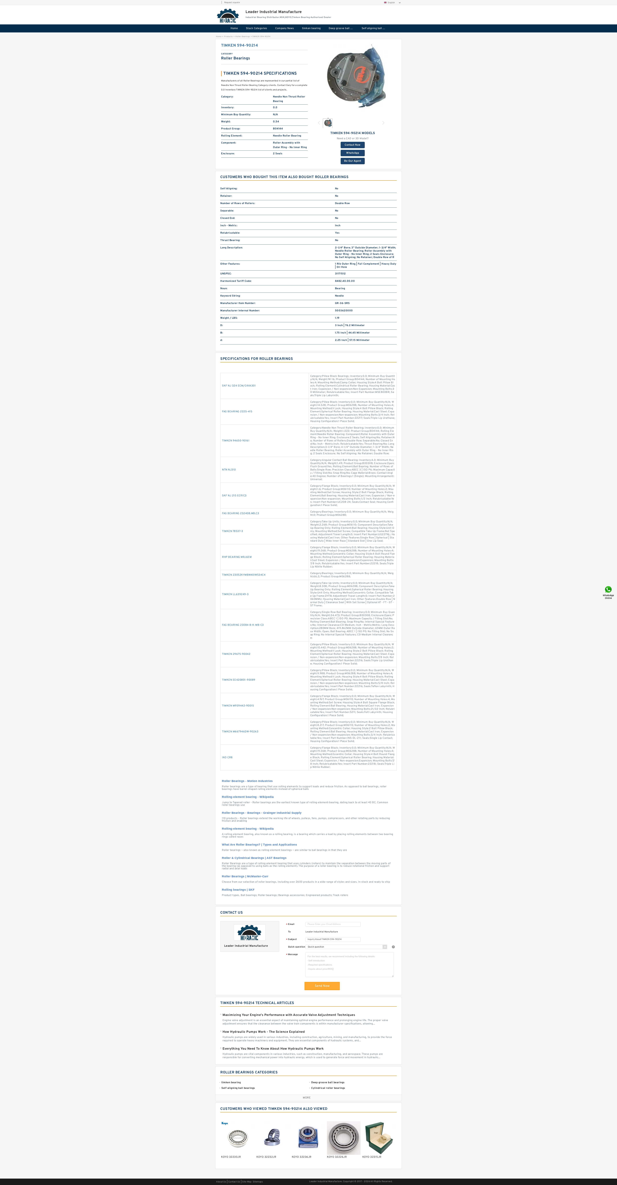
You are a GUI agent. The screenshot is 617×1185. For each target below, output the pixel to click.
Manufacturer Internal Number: (240, 310)
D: (221, 325)
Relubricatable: (230, 233)
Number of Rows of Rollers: (237, 203)
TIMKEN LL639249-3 (235, 594)
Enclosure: (228, 153)
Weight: (226, 121)
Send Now (322, 986)
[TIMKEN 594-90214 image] (353, 79)
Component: (228, 143)
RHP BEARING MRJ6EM (237, 557)
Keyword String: (230, 296)
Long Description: (231, 247)
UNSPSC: (226, 273)
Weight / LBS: (229, 318)
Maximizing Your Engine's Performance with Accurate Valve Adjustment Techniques (289, 1015)
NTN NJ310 (229, 469)
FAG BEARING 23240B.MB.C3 (240, 513)
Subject (291, 939)
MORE (307, 1097)
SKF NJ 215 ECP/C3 (234, 495)
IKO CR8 (227, 757)
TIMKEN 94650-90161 (235, 440)
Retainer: (226, 196)
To (289, 931)
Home (234, 28)
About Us (221, 1182)
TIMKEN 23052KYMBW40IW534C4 (243, 575)
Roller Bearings (242, 36)
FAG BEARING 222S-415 (237, 411)
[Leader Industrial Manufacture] (228, 15)
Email (290, 924)
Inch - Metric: (228, 225)
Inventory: (227, 107)
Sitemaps (258, 1182)
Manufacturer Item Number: (238, 303)
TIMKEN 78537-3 (232, 531)
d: (221, 340)
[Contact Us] (609, 592)
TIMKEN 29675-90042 (236, 654)
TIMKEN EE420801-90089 (238, 680)
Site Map (246, 1182)
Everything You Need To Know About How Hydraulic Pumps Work (273, 1049)
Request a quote (232, 2)
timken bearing (311, 28)
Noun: (224, 288)
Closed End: (227, 218)
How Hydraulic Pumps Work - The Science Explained (264, 1032)
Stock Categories (256, 28)
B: (221, 332)
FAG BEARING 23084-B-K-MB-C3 (243, 625)
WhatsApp (352, 153)
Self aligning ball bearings (376, 28)
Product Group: (230, 128)
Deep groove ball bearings (343, 28)
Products (228, 36)
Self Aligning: (228, 188)
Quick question (296, 947)
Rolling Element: (231, 135)
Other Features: (230, 264)
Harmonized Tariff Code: (236, 281)
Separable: (227, 210)
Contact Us (234, 1182)
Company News (284, 28)
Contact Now (353, 145)
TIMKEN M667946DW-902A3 (240, 731)
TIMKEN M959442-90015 (238, 705)
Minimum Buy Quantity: (236, 114)
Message (292, 954)
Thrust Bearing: (230, 240)
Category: (227, 96)
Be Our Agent (352, 161)
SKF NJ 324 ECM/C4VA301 (239, 385)
